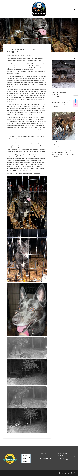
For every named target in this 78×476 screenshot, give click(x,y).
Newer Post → (47, 442)
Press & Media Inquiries (46, 458)
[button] (11, 453)
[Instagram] (68, 473)
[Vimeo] (74, 473)
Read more (55, 106)
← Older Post (7, 442)
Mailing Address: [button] (63, 453)
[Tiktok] (65, 473)
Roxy (54, 144)
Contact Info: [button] (44, 453)
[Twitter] (62, 473)
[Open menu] (5, 9)
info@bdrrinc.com (44, 456)
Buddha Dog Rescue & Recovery (13, 473)
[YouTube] (71, 473)
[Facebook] (59, 473)
